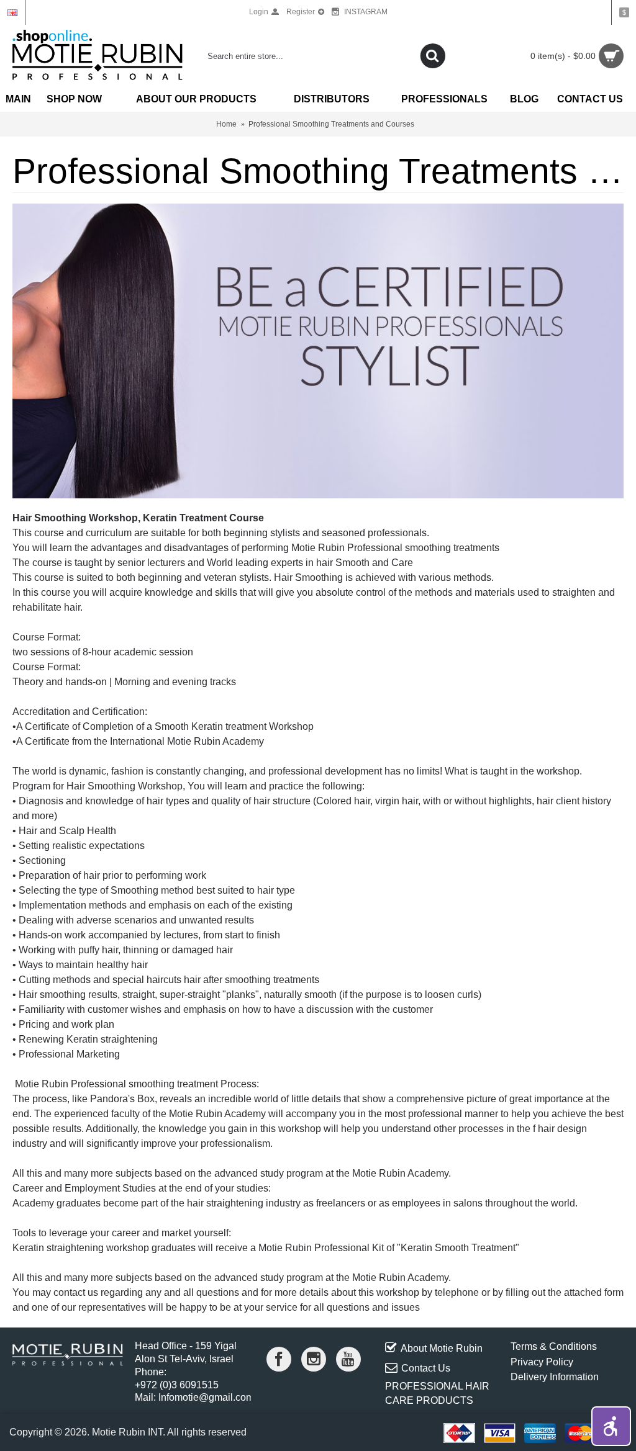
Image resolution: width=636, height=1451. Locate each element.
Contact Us (425, 1368)
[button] (611, 1426)
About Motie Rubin (442, 1348)
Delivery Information (555, 1377)
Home (226, 124)
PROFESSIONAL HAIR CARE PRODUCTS (437, 1393)
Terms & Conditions (554, 1346)
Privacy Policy (542, 1362)
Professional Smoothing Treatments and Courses (331, 124)
